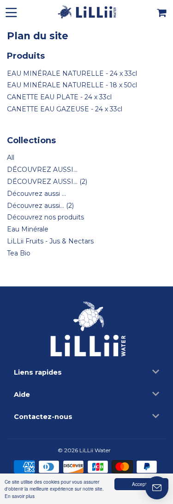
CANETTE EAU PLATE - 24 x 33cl (59, 97)
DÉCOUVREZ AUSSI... (42, 169)
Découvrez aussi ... (36, 193)
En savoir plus (20, 495)
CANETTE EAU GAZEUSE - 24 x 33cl (64, 109)
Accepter (141, 483)
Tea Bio (18, 253)
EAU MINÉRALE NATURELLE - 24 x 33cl (72, 73)
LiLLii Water (95, 450)
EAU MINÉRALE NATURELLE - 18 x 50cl (72, 85)
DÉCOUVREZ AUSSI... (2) (47, 181)
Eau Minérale (27, 229)
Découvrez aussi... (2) (40, 205)
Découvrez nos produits (45, 217)
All (10, 157)
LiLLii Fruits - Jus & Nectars (50, 241)
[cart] (162, 12)
